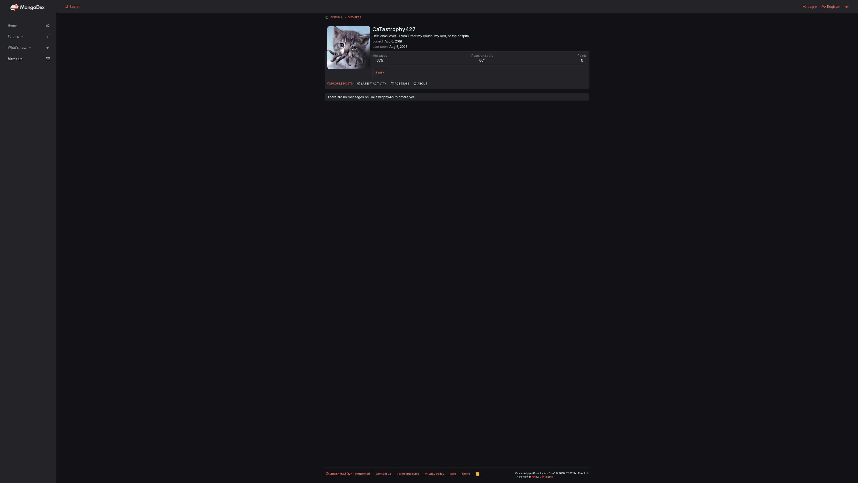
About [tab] (422, 83)
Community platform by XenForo (552, 473)
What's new (17, 47)
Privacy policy (434, 473)
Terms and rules (408, 473)
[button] (22, 36)
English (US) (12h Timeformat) (349, 473)
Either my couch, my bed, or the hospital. (439, 36)
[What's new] (846, 6)
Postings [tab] (402, 83)
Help (453, 473)
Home (12, 25)
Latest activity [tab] (373, 83)
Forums (13, 36)
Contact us (383, 473)
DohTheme (546, 476)
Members (15, 59)
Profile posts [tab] (342, 83)
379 (379, 60)
